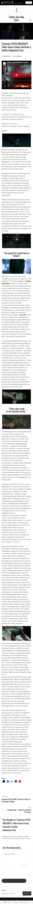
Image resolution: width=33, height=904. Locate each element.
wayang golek (12, 570)
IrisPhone (19, 350)
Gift (28, 2)
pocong (24, 472)
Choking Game (20, 324)
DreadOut (15, 152)
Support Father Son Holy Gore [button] (14, 881)
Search (4, 890)
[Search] (28, 20)
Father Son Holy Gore (16, 18)
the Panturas (6, 696)
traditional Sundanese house (14, 561)
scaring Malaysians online (19, 501)
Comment (24, 865)
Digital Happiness (15, 154)
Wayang (27, 570)
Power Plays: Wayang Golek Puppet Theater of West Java (16, 604)
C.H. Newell (18, 56)
